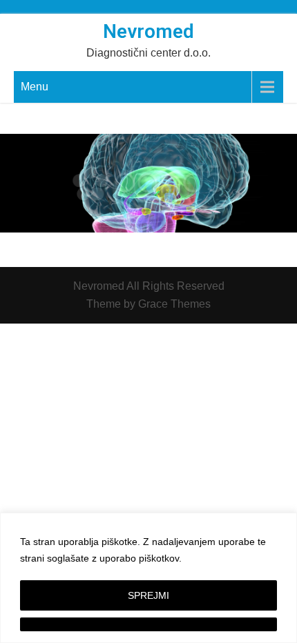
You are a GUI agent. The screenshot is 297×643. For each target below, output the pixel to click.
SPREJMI (148, 595)
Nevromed (148, 31)
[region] (148, 578)
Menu (34, 86)
